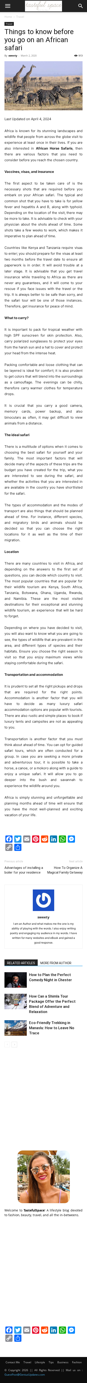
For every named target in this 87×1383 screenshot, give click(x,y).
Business (62, 1362)
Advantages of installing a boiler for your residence (23, 870)
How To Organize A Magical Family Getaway (65, 870)
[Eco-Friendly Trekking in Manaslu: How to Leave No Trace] (15, 1028)
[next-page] (14, 1044)
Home (8, 17)
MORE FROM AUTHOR (55, 963)
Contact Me (13, 1362)
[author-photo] (43, 911)
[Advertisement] (43, 1098)
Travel (20, 17)
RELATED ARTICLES (21, 963)
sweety (12, 55)
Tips (51, 1362)
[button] (7, 6)
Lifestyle (40, 1362)
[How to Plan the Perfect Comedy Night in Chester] (15, 980)
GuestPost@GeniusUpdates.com (24, 1374)
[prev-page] (7, 1044)
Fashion (77, 1362)
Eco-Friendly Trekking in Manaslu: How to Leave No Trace (51, 1027)
